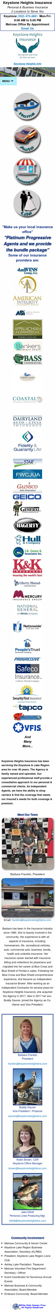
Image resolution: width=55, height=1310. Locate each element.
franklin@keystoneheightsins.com (31, 920)
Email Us (27, 28)
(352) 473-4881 (32, 18)
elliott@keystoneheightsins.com (27, 1220)
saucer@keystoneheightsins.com (27, 1116)
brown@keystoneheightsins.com (27, 1168)
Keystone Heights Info (27, 64)
